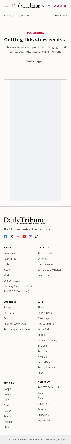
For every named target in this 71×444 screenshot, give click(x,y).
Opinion (43, 247)
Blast (7, 427)
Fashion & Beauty (47, 340)
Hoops (7, 389)
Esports (8, 421)
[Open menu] (6, 5)
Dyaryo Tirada (12, 280)
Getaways (44, 318)
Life (41, 301)
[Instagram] (18, 237)
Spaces (42, 334)
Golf (6, 400)
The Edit (42, 345)
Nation (7, 269)
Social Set (43, 329)
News (7, 247)
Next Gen (43, 356)
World (7, 275)
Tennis (7, 416)
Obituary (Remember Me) (18, 286)
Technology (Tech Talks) (17, 329)
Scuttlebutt (44, 275)
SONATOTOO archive (50, 387)
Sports (9, 383)
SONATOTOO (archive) (16, 291)
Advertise (43, 404)
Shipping (8, 307)
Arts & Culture (46, 324)
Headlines (9, 253)
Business (10, 301)
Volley (7, 394)
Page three (10, 258)
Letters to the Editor (49, 269)
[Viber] (30, 237)
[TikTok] (37, 237)
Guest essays (45, 264)
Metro (7, 264)
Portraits (9, 313)
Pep (6, 318)
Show (41, 307)
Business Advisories (15, 324)
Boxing (7, 411)
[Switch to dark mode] (49, 5)
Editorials (43, 258)
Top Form (43, 351)
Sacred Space (45, 362)
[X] (12, 237)
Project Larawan (47, 367)
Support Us (44, 420)
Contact (42, 398)
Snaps (41, 373)
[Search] (43, 5)
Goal (6, 405)
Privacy (42, 409)
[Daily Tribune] (24, 220)
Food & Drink (45, 313)
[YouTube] (24, 237)
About (41, 393)
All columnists (46, 253)
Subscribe (60, 6)
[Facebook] (6, 237)
